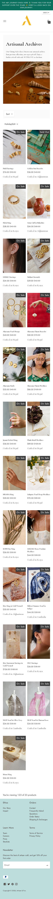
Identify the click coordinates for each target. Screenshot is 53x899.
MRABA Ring (8, 494)
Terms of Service (36, 833)
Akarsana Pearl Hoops (11, 331)
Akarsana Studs (8, 386)
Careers (6, 836)
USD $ (45, 12)
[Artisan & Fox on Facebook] (5, 883)
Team (5, 833)
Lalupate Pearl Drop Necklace (38, 494)
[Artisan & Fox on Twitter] (9, 883)
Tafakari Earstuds (33, 277)
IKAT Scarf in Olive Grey (12, 720)
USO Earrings (32, 663)
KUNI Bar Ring (9, 549)
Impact (5, 810)
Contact (32, 808)
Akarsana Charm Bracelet (36, 331)
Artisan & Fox (21, 890)
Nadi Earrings (8, 168)
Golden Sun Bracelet (35, 168)
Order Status (34, 816)
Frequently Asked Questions (36, 812)
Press (5, 838)
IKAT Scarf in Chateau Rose (37, 720)
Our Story (7, 808)
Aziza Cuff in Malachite (35, 223)
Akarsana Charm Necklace (37, 386)
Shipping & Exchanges (38, 819)
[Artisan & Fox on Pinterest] (12, 883)
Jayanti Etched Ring (10, 440)
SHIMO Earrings (9, 277)
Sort (8, 114)
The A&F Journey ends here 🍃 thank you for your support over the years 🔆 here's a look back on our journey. (26, 5)
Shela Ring (7, 223)
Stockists (6, 841)
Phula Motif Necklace (35, 440)
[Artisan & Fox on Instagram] (16, 883)
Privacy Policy (34, 836)
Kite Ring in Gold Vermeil (13, 606)
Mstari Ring (7, 774)
